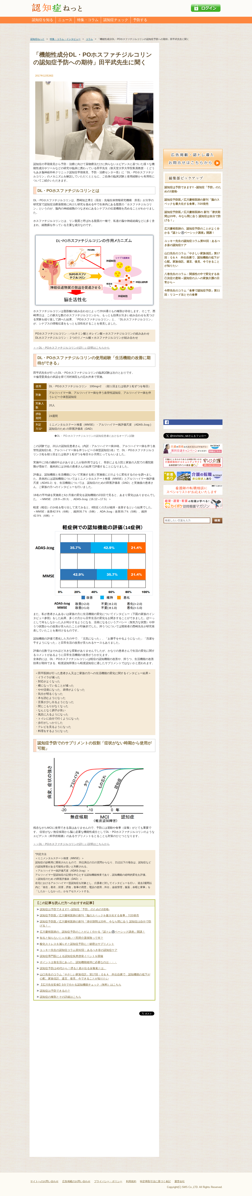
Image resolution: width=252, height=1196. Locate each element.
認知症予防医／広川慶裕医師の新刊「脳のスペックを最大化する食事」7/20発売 (89, 915)
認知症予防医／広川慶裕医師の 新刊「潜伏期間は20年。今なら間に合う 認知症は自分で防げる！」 (192, 216)
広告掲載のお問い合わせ (76, 1181)
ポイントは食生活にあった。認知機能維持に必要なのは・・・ (78, 962)
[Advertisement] (94, 1057)
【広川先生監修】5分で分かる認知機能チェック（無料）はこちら (80, 984)
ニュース (65, 20)
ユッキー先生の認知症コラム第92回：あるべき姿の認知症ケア (78, 950)
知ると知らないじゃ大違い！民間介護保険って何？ (71, 937)
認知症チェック (115, 20)
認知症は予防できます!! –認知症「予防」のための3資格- (75, 909)
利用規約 (131, 1181)
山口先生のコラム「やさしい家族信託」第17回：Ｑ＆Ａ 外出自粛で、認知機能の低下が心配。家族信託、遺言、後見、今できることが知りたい (95, 976)
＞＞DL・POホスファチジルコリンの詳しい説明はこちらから (71, 347)
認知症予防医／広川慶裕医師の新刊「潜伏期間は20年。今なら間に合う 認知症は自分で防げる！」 (95, 923)
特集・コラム (87, 20)
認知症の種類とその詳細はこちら (60, 996)
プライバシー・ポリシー (108, 1181)
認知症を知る (42, 20)
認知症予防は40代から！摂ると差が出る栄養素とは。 (73, 968)
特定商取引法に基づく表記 (155, 1181)
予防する (140, 20)
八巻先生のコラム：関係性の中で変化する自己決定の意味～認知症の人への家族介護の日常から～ (192, 278)
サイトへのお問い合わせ (44, 1181)
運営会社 (179, 1181)
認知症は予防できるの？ (55, 990)
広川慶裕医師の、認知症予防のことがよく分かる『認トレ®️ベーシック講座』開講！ (92, 931)
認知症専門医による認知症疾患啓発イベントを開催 (71, 956)
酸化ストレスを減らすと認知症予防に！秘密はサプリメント (77, 943)
